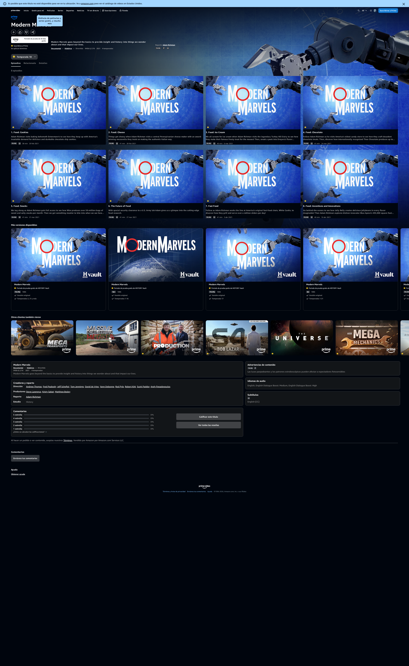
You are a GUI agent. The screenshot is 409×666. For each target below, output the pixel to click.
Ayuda (209, 491)
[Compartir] (32, 32)
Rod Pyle (119, 386)
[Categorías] (371, 11)
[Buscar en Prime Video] (359, 11)
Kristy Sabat (48, 391)
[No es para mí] (26, 32)
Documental (56, 48)
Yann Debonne (107, 386)
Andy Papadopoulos (160, 386)
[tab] (16, 63)
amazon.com (87, 3)
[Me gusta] (20, 32)
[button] (30, 432)
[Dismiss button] (404, 4)
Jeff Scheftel (63, 386)
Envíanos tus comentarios (196, 491)
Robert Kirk (130, 386)
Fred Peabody (49, 386)
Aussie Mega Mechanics (367, 337)
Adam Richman (169, 45)
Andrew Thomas (34, 386)
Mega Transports (42, 337)
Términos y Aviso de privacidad (174, 491)
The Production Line (172, 337)
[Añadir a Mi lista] (13, 32)
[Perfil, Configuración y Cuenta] (375, 11)
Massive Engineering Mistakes (107, 337)
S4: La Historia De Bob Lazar (237, 337)
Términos (67, 440)
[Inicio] (15, 10)
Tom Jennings (77, 386)
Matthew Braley (62, 391)
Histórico (68, 48)
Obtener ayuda (18, 474)
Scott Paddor (143, 386)
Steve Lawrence (33, 391)
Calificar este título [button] (208, 417)
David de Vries (92, 386)
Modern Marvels (58, 255)
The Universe (302, 337)
